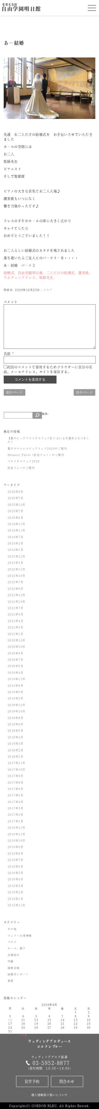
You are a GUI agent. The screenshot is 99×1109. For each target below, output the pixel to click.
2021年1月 (16, 633)
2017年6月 (16, 788)
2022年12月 (17, 569)
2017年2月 (16, 814)
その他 (12, 928)
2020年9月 (16, 653)
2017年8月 (16, 782)
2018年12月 (17, 704)
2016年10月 (17, 840)
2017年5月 (16, 795)
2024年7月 (16, 536)
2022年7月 (16, 582)
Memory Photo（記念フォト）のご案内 (36, 454)
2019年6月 (16, 691)
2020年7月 (16, 659)
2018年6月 (16, 724)
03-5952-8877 (51, 1063)
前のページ (14, 392)
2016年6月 (16, 866)
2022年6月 (16, 588)
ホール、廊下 (17, 948)
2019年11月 (17, 678)
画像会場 (14, 967)
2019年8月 (16, 685)
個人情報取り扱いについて (49, 1095)
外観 (11, 961)
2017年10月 (17, 769)
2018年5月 (16, 730)
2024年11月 (17, 530)
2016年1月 (16, 898)
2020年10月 (17, 646)
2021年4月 (16, 620)
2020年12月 (17, 640)
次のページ (84, 392)
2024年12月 (17, 523)
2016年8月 (16, 853)
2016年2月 (16, 892)
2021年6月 (16, 614)
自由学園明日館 (21, 7)
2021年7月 (16, 607)
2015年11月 (17, 905)
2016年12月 (17, 827)
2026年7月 (16, 498)
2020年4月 (16, 672)
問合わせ (67, 1081)
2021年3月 (16, 627)
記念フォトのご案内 (21, 467)
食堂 (11, 980)
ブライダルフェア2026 (24, 461)
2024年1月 (16, 549)
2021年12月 (17, 594)
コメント (11, 302)
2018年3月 (16, 743)
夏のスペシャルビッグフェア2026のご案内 (37, 448)
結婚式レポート (18, 974)
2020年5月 (16, 665)
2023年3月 (16, 562)
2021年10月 (17, 601)
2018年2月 (16, 750)
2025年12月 (17, 504)
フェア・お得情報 (20, 935)
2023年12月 (17, 556)
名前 (9, 353)
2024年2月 (16, 543)
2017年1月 (16, 821)
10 (10, 1019)
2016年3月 (16, 885)
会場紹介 (14, 954)
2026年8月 (16, 491)
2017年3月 (16, 808)
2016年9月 (16, 846)
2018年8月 (16, 717)
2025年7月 (16, 511)
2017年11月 (17, 762)
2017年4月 (16, 801)
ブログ (48, 289)
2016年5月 (16, 872)
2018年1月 (16, 756)
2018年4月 (16, 737)
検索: (45, 413)
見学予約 (32, 1081)
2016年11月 (17, 834)
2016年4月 (16, 879)
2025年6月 (16, 517)
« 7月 (23, 1035)
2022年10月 (17, 575)
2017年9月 (16, 775)
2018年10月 (17, 711)
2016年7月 (16, 859)
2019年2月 (16, 698)
